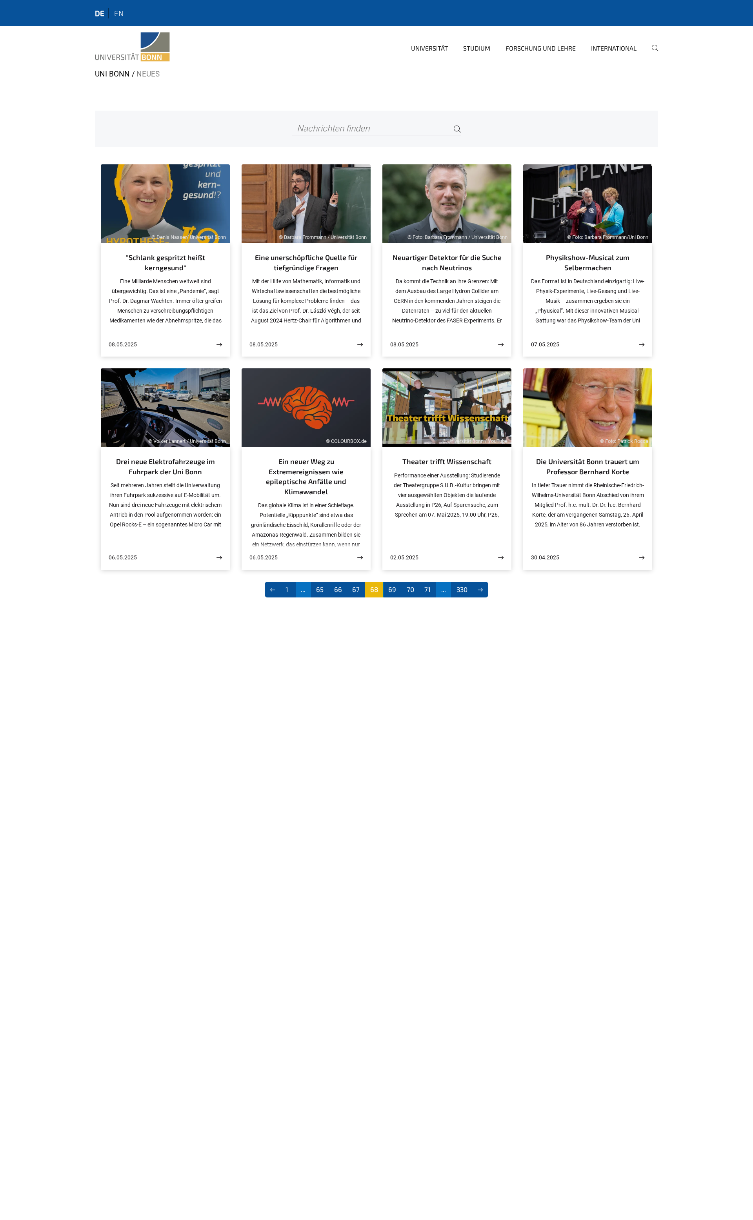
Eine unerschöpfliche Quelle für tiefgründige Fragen (306, 262)
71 (427, 589)
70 (410, 589)
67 (356, 589)
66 (338, 589)
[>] (481, 589)
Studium (476, 48)
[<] (273, 589)
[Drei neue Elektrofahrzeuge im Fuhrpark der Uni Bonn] (219, 558)
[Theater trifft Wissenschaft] (501, 558)
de (99, 13)
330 (462, 589)
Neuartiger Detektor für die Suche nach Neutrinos (447, 262)
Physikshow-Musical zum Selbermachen (587, 262)
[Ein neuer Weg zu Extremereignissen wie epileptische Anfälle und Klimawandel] (360, 558)
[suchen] (652, 53)
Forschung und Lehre (541, 48)
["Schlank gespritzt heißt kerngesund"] (219, 345)
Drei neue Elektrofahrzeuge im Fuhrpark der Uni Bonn (165, 466)
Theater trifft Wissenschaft (446, 461)
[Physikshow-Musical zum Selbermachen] (641, 345)
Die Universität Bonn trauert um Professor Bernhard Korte (587, 466)
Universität (429, 48)
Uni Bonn (112, 73)
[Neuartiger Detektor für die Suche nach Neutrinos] (501, 345)
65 (320, 589)
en (119, 13)
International (614, 48)
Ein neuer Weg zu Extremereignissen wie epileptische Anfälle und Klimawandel (306, 476)
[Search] (457, 129)
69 (392, 589)
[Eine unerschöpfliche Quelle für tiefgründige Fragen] (360, 345)
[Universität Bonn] (132, 47)
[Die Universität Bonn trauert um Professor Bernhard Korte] (641, 558)
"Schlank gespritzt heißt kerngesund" (165, 262)
